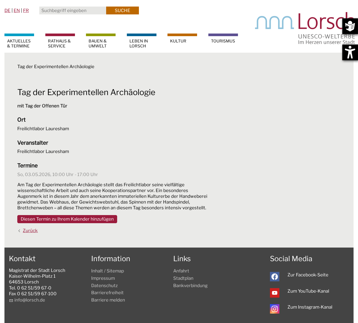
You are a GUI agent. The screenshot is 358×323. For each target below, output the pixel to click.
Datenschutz (104, 285)
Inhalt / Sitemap (107, 270)
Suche (122, 10)
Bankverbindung (190, 285)
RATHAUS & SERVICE (59, 43)
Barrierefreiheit (107, 292)
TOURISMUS (223, 41)
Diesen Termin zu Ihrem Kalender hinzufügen (67, 219)
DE (7, 10)
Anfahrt (181, 270)
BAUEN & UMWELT (98, 43)
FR (26, 10)
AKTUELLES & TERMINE (19, 43)
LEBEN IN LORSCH (138, 43)
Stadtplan (183, 278)
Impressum (103, 278)
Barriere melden (108, 300)
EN (17, 10)
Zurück (30, 230)
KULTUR (178, 41)
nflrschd (28, 300)
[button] (274, 276)
